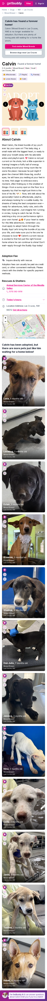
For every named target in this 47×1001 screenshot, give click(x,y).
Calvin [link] (21, 13)
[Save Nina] (5, 733)
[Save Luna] (5, 363)
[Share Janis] (5, 843)
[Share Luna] (5, 367)
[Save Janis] (5, 839)
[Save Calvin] (5, 90)
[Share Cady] (5, 790)
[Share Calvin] (5, 94)
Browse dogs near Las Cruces (23, 53)
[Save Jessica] (5, 680)
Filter (28, 3)
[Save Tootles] (5, 892)
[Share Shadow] (5, 579)
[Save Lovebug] (5, 416)
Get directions (20, 310)
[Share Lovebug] (5, 420)
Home (4, 10)
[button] (23, 324)
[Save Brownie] (5, 521)
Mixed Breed (10, 13)
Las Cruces (28, 10)
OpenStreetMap (30, 338)
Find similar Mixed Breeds (23, 46)
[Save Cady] (5, 786)
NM (19, 10)
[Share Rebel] (5, 949)
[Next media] (41, 104)
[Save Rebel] (5, 945)
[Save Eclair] (5, 469)
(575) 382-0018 (15, 291)
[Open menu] (3, 3)
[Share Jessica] (5, 685)
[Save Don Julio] (5, 627)
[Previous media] (5, 104)
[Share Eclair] (5, 473)
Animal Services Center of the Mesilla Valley (25, 287)
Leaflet (20, 338)
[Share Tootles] (5, 896)
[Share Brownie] (5, 526)
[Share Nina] (5, 738)
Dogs (12, 10)
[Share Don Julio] (5, 632)
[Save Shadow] (5, 574)
